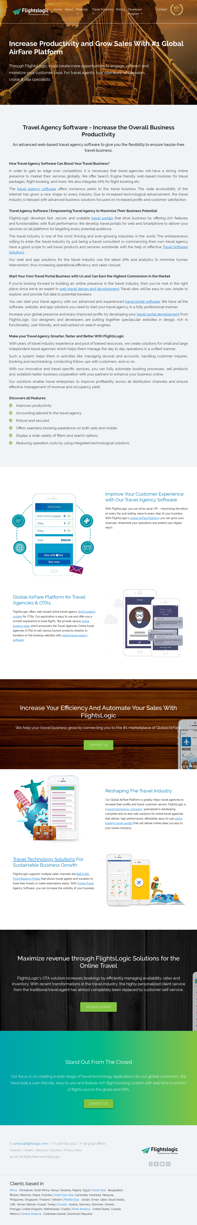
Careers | (29, 1150)
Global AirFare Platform (144, 518)
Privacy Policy (73, 1150)
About (69, 9)
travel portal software (142, 302)
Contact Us (98, 745)
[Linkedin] (168, 1164)
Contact (162, 9)
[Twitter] (156, 1164)
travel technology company (125, 809)
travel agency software (36, 189)
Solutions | (56, 1150)
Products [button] (82, 9)
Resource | (42, 1150)
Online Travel (85, 883)
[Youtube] (162, 1164)
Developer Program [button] (135, 12)
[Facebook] (151, 1164)
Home (57, 9)
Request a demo (98, 1007)
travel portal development (158, 314)
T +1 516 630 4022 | (64, 1143)
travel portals (102, 218)
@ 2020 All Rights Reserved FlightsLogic (35, 1156)
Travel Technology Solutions (44, 859)
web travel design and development (89, 289)
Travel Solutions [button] (102, 9)
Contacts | (16, 1150)
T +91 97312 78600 (93, 1143)
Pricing (120, 9)
